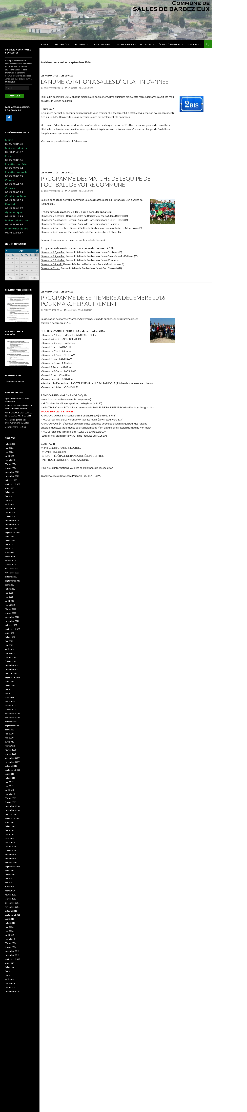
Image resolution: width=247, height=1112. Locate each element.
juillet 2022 (10, 637)
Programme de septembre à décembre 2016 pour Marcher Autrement (103, 300)
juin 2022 (9, 641)
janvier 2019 (10, 802)
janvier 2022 (10, 661)
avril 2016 (9, 935)
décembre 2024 (12, 520)
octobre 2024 (11, 528)
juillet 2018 (10, 826)
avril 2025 (9, 504)
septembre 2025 (12, 484)
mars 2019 (10, 794)
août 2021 (9, 681)
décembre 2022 (12, 617)
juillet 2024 (10, 540)
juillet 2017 (10, 874)
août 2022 (9, 633)
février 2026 (10, 464)
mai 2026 (9, 452)
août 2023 (9, 585)
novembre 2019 (12, 762)
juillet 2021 (10, 685)
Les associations (125, 44)
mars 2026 (10, 460)
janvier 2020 (10, 754)
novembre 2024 (12, 524)
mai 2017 (9, 882)
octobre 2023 (11, 576)
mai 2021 (9, 693)
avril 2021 (9, 697)
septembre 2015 (12, 959)
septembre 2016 (12, 915)
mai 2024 (9, 548)
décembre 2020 (12, 713)
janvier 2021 (10, 709)
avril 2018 (9, 838)
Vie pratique (193, 44)
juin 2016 (9, 927)
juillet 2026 (10, 444)
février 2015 (10, 987)
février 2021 (10, 705)
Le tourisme (146, 44)
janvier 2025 (10, 516)
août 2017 (9, 870)
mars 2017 (10, 890)
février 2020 (10, 750)
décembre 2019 (12, 758)
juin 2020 (9, 733)
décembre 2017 (12, 854)
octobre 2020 (11, 721)
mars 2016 (10, 939)
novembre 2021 (12, 669)
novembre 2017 (12, 858)
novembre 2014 (12, 991)
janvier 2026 (10, 468)
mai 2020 (9, 737)
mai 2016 (9, 931)
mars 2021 (10, 701)
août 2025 (9, 488)
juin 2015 (9, 971)
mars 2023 (10, 605)
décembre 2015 (12, 951)
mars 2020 (10, 746)
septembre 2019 (12, 770)
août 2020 (9, 729)
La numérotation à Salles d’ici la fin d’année (105, 81)
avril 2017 (9, 886)
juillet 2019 (10, 778)
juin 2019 (9, 782)
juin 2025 (9, 496)
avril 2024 (9, 552)
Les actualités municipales (57, 75)
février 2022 (10, 657)
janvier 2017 (10, 898)
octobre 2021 (11, 673)
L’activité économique (170, 44)
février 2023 (10, 609)
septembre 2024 (12, 532)
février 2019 (10, 798)
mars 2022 (10, 653)
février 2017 (10, 894)
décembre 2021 (12, 665)
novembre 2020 (12, 717)
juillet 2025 (10, 492)
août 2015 (9, 963)
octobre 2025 (11, 480)
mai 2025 (9, 500)
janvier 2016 (10, 947)
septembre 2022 (12, 629)
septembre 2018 (12, 818)
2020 (33, 278)
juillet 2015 (10, 967)
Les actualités (60, 44)
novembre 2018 (12, 810)
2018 (10, 278)
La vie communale (101, 44)
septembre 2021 (12, 677)
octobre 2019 (11, 766)
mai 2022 (9, 645)
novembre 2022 (12, 621)
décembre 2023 (12, 568)
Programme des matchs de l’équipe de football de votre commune (96, 181)
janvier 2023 (10, 613)
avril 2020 (9, 741)
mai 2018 (9, 834)
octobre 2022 (11, 625)
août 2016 (9, 919)
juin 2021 (9, 689)
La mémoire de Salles (14, 381)
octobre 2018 (11, 814)
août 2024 (9, 536)
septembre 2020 (12, 725)
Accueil (44, 44)
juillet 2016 (10, 923)
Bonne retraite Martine (15, 427)
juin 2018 (9, 830)
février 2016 (10, 943)
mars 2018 (10, 842)
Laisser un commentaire (80, 88)
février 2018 (10, 846)
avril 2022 (9, 649)
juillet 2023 (10, 589)
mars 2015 (10, 983)
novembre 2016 (12, 907)
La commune (80, 44)
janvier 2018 (10, 850)
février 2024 (10, 560)
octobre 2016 (11, 911)
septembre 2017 (12, 866)
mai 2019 (9, 786)
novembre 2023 (12, 572)
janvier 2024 (10, 564)
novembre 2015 (12, 955)
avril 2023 (9, 601)
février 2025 (10, 512)
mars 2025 (10, 508)
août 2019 (9, 774)
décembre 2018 (12, 806)
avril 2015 (9, 979)
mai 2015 (9, 975)
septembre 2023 (12, 580)
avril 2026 (9, 456)
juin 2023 (9, 593)
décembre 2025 (12, 472)
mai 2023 (9, 597)
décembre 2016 (12, 903)
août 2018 (9, 822)
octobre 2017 (11, 862)
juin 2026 (9, 448)
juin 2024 (9, 544)
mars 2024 (10, 556)
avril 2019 (9, 790)
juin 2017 (9, 878)
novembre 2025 (12, 476)
